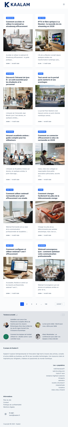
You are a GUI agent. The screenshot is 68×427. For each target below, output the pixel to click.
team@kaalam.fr (14, 415)
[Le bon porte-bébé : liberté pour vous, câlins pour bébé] (38, 325)
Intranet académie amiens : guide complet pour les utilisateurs (17, 137)
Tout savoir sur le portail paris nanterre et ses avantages (48, 79)
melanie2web (60, 385)
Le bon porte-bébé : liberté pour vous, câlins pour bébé (52, 325)
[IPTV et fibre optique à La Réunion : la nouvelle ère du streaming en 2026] (50, 40)
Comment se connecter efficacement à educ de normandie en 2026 (48, 137)
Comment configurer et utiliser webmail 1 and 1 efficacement (16, 251)
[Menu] (64, 4)
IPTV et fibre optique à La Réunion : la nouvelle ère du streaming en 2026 (49, 24)
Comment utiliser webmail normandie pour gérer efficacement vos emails (17, 195)
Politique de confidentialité (12, 405)
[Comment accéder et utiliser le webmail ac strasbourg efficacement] (18, 40)
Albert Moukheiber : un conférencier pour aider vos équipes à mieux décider (51, 337)
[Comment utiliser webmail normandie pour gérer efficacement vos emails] (18, 212)
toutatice (62, 387)
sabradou (61, 380)
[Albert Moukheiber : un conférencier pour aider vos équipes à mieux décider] (38, 336)
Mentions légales (9, 407)
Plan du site (7, 400)
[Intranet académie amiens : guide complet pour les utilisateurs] (18, 154)
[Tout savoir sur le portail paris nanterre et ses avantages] (50, 96)
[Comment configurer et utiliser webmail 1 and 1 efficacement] (18, 268)
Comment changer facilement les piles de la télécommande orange (48, 195)
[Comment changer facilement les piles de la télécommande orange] (50, 212)
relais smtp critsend (58, 390)
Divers (41, 73)
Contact (6, 402)
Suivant (59, 304)
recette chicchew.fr (58, 383)
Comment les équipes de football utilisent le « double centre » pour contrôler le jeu (21, 337)
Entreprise (10, 73)
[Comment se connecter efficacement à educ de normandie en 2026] (50, 154)
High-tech (42, 18)
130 (46, 304)
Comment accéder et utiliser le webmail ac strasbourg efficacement (17, 24)
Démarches (10, 18)
